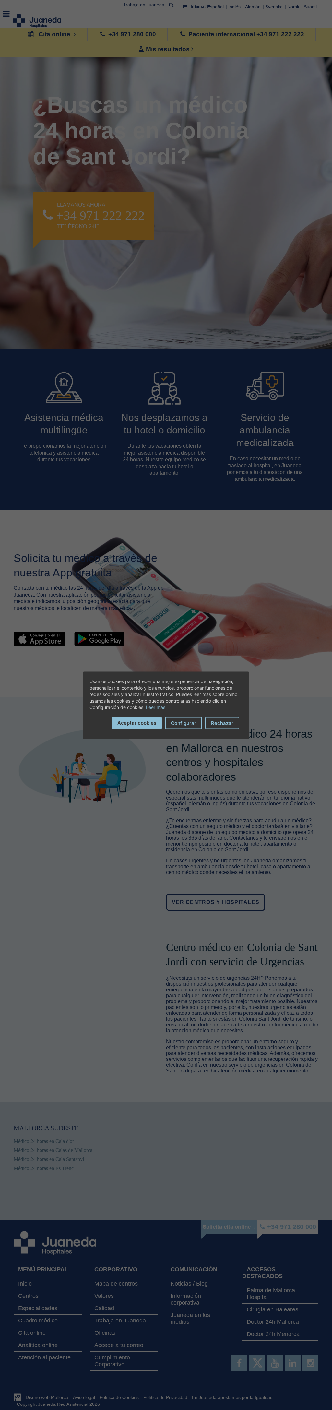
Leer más (155, 707)
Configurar (183, 723)
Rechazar (222, 723)
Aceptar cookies (136, 722)
